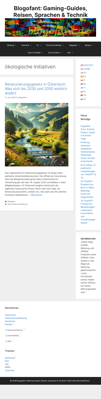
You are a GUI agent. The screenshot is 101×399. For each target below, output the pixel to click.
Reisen (88, 45)
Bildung (10, 45)
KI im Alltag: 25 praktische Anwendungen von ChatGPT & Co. (88, 171)
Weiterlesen (36, 195)
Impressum (10, 315)
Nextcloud (10, 358)
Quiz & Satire (54, 52)
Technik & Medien (54, 45)
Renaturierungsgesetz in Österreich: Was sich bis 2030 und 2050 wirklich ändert (36, 88)
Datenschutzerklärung (16, 318)
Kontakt (8, 324)
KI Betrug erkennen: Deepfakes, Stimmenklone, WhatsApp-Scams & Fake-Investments (88, 151)
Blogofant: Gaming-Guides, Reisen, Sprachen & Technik (50, 11)
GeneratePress (82, 381)
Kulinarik (25, 45)
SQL (7, 364)
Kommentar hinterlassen (18, 204)
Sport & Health (34, 52)
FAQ (7, 361)
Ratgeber (73, 45)
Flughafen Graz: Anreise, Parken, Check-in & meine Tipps (88, 132)
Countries (9, 370)
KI (37, 45)
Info (69, 52)
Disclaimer (10, 321)
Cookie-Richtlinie (13, 335)
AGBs (9, 341)
